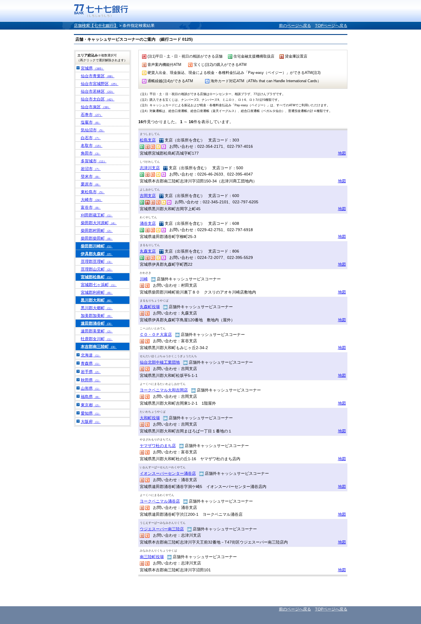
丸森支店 (148, 251)
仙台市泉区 (96, 107)
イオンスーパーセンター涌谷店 (168, 473)
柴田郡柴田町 (97, 238)
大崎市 (92, 199)
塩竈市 (91, 122)
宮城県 (92, 68)
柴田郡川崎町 (97, 246)
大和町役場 (150, 418)
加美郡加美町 (97, 315)
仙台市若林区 (98, 91)
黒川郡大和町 (97, 300)
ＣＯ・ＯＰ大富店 (156, 334)
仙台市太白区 (98, 99)
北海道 (91, 355)
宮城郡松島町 (97, 277)
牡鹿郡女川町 (97, 338)
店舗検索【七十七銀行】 (96, 25)
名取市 (92, 145)
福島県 (91, 396)
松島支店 (148, 140)
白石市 (91, 137)
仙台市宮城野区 (100, 83)
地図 (342, 153)
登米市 (91, 176)
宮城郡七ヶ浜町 (99, 284)
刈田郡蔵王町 (97, 215)
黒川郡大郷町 (97, 308)
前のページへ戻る (295, 25)
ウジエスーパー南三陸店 (162, 529)
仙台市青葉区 (98, 76)
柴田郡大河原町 (99, 223)
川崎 (144, 279)
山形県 (91, 388)
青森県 (91, 363)
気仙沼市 (93, 130)
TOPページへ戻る (331, 25)
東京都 (91, 405)
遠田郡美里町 (97, 331)
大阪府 (91, 421)
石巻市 (92, 114)
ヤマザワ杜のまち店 (158, 445)
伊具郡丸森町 (97, 253)
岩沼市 (91, 168)
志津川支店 (150, 168)
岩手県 (91, 371)
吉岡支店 (148, 195)
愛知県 (91, 413)
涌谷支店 (148, 223)
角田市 (91, 153)
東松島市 (93, 192)
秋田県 (91, 380)
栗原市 (91, 184)
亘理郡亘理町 (97, 261)
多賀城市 (94, 161)
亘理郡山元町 (97, 269)
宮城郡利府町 (97, 292)
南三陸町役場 (152, 556)
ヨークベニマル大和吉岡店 (164, 390)
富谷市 (91, 207)
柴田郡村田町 (97, 230)
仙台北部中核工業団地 (160, 362)
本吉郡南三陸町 (99, 346)
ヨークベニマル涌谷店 (160, 501)
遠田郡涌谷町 (97, 323)
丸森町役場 (150, 306)
